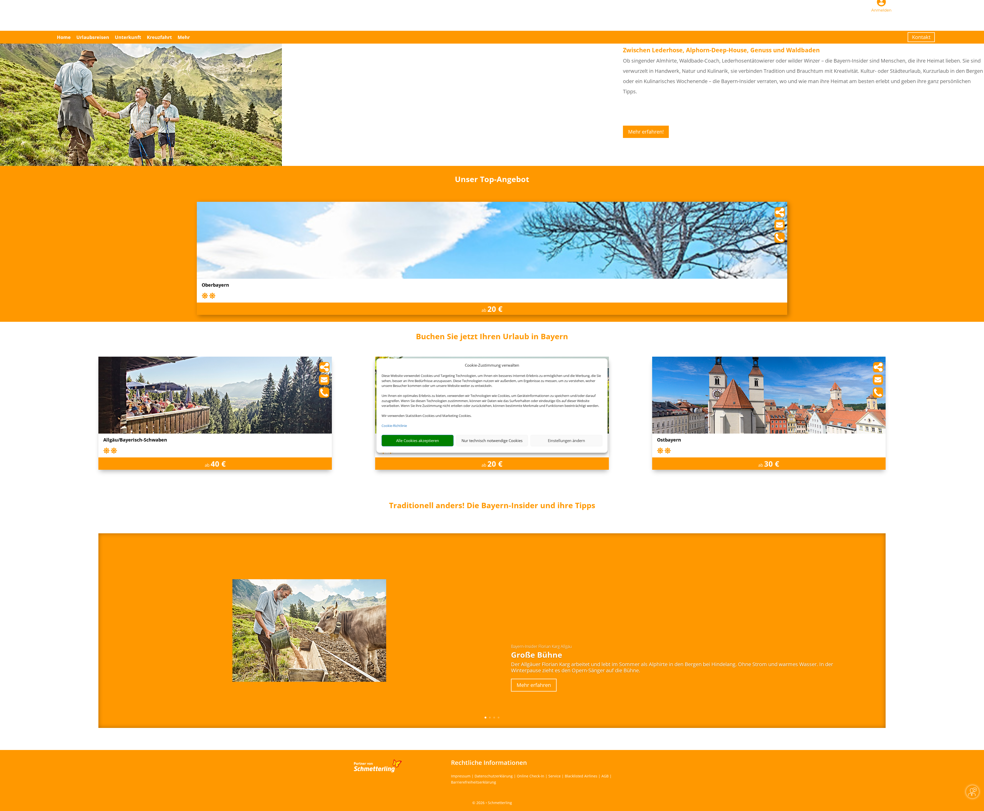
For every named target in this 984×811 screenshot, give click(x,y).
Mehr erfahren (534, 685)
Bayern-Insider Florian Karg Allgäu (541, 646)
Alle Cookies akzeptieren (417, 440)
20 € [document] (495, 309)
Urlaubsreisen (92, 37)
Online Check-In (530, 776)
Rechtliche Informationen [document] (489, 762)
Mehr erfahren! (646, 131)
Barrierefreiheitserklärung (473, 782)
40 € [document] (218, 464)
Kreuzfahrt (159, 37)
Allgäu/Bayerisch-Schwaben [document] (135, 440)
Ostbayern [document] (669, 440)
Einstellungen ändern (566, 440)
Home (64, 37)
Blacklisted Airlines (581, 776)
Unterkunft (128, 37)
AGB (605, 776)
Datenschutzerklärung (494, 776)
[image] (492, 277)
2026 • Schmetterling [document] (493, 802)
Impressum (460, 776)
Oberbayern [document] (215, 285)
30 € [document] (771, 464)
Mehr (184, 37)
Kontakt (921, 37)
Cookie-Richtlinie (394, 425)
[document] (492, 338)
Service (554, 776)
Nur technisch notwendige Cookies (492, 440)
